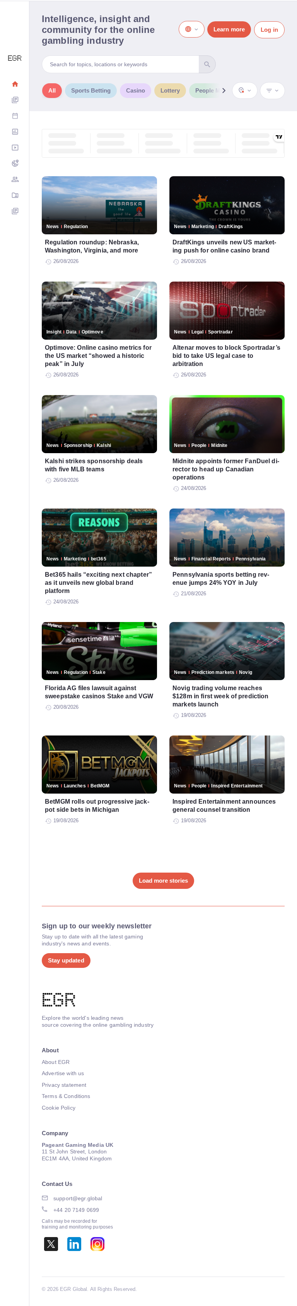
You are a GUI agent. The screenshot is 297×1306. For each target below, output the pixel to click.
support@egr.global (77, 1198)
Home (15, 84)
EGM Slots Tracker (15, 164)
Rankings (15, 132)
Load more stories (163, 880)
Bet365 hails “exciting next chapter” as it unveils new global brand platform (98, 582)
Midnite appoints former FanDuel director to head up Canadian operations (225, 469)
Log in (269, 29)
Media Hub (15, 148)
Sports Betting (91, 90)
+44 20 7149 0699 (76, 1210)
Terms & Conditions (66, 1096)
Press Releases (15, 211)
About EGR (56, 1062)
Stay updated (66, 960)
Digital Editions (15, 100)
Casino (135, 90)
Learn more (229, 29)
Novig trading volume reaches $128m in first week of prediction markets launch (220, 696)
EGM (15, 180)
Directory (15, 196)
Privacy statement (64, 1085)
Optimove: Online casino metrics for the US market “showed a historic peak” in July (98, 355)
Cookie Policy (58, 1108)
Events (15, 116)
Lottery (170, 90)
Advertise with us (63, 1073)
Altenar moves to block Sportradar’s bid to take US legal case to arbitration (226, 355)
